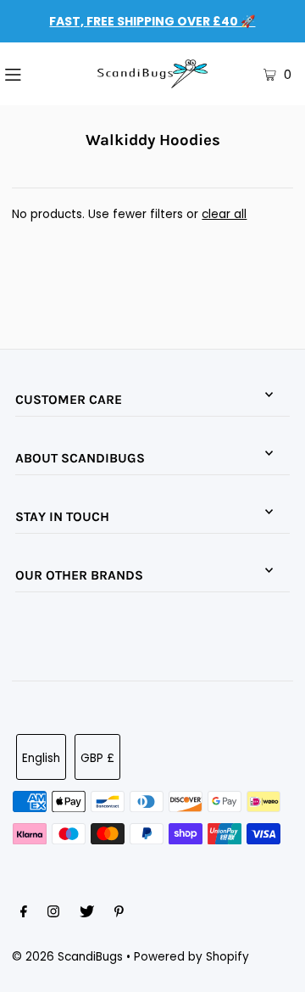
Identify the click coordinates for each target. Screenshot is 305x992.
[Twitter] (87, 914)
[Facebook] (23, 914)
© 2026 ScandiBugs (67, 957)
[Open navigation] (33, 74)
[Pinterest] (119, 914)
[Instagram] (53, 914)
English (41, 758)
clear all (224, 214)
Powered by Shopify (191, 957)
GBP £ (97, 758)
